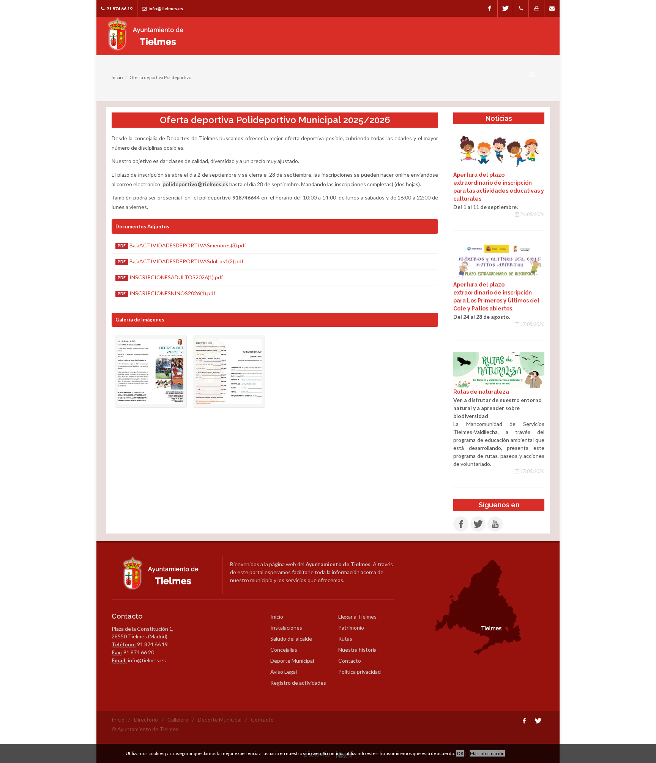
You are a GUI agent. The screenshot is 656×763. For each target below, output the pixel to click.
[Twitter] (505, 8)
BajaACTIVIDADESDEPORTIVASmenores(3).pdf (182, 245)
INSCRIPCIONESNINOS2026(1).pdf (166, 293)
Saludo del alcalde (291, 638)
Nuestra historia (357, 649)
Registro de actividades (298, 682)
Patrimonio (351, 627)
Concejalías (283, 649)
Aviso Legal (283, 671)
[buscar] (532, 73)
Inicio (117, 77)
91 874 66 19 (119, 8)
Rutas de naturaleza (481, 392)
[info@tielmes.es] (552, 8)
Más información (487, 753)
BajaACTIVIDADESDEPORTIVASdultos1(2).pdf (180, 261)
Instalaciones (286, 627)
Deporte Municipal (292, 660)
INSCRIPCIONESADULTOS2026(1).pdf (170, 277)
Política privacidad (359, 671)
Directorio (146, 719)
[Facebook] (489, 8)
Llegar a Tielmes (357, 616)
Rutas (345, 638)
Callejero (177, 719)
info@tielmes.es (165, 8)
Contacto (349, 660)
